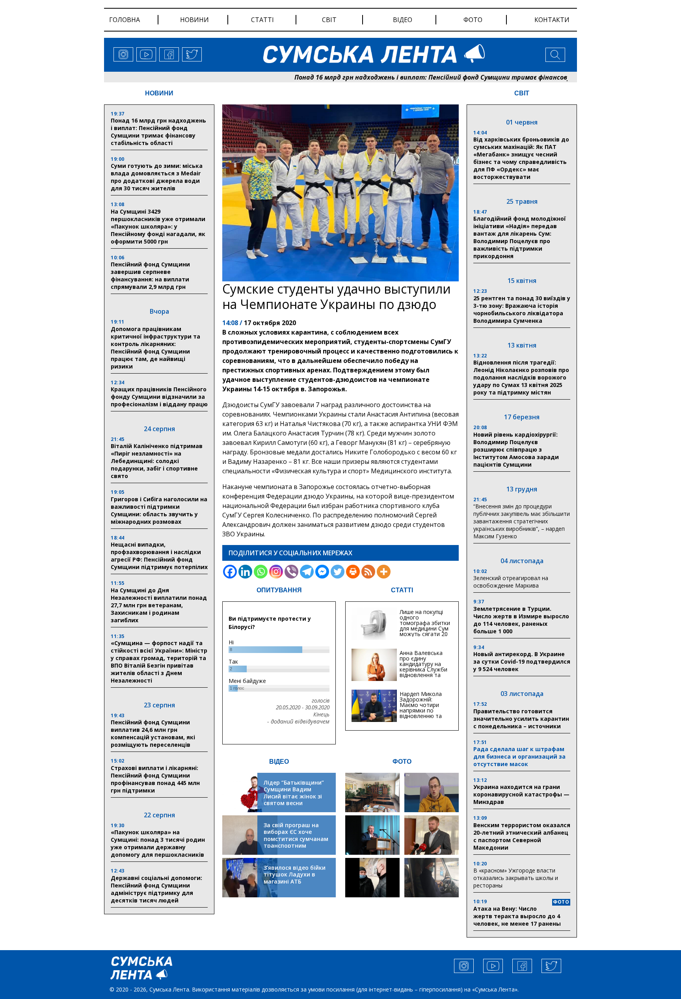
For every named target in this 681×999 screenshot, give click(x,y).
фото (472, 19)
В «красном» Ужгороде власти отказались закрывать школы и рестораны (515, 878)
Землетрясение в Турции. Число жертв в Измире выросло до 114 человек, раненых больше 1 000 (521, 620)
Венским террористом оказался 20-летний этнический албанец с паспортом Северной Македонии (521, 836)
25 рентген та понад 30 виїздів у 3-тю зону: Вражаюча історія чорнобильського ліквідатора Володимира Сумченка (521, 309)
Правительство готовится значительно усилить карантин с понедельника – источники (521, 718)
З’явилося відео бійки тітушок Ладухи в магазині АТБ (295, 874)
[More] (384, 572)
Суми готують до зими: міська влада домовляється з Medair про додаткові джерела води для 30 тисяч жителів (157, 177)
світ (329, 19)
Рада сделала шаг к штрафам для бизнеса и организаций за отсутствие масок (519, 756)
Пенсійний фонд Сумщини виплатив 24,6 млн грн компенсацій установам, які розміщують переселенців (153, 733)
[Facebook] (230, 572)
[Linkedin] (245, 572)
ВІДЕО (279, 761)
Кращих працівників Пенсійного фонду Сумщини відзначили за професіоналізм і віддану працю (159, 396)
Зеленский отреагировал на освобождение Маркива (510, 581)
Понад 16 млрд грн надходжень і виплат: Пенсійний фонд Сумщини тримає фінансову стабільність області (431, 77)
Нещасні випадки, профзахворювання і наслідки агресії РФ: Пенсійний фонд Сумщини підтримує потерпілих (159, 556)
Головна (124, 19)
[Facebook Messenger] (322, 572)
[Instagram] (276, 572)
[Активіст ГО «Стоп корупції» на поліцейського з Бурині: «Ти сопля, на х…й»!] (372, 877)
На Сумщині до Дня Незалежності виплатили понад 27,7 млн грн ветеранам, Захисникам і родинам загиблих (159, 605)
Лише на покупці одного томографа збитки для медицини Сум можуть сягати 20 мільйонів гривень (425, 625)
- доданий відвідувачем (298, 721)
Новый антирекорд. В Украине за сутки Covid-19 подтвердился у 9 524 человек (521, 661)
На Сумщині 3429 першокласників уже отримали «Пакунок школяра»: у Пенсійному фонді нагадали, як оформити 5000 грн (158, 226)
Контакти (551, 19)
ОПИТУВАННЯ (279, 590)
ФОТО (402, 761)
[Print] (353, 572)
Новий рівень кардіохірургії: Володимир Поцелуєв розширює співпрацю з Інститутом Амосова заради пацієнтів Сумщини (516, 449)
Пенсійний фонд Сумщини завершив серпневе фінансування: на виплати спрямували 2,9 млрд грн (150, 275)
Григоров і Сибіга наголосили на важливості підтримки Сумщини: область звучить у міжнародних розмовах (159, 510)
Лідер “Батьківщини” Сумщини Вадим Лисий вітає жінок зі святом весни (294, 793)
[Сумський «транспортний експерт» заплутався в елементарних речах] (431, 792)
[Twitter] (337, 572)
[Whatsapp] (261, 572)
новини (194, 19)
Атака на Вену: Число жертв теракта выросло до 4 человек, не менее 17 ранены (517, 916)
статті (262, 19)
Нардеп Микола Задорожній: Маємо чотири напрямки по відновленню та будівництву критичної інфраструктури (421, 713)
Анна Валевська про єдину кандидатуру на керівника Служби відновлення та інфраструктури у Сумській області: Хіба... (423, 672)
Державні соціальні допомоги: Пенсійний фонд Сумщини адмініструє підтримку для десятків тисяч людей (156, 889)
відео (402, 19)
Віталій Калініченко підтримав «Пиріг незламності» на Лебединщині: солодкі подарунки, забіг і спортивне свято (157, 461)
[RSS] (368, 572)
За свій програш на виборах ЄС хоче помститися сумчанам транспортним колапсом (296, 838)
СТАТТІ (402, 590)
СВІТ (521, 93)
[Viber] (291, 572)
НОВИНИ (159, 93)
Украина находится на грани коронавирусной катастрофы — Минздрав (521, 794)
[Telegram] (307, 572)
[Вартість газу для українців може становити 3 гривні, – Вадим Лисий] (431, 835)
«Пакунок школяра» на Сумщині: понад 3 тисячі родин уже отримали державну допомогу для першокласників (158, 843)
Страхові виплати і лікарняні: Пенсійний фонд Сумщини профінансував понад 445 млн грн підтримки (155, 779)
